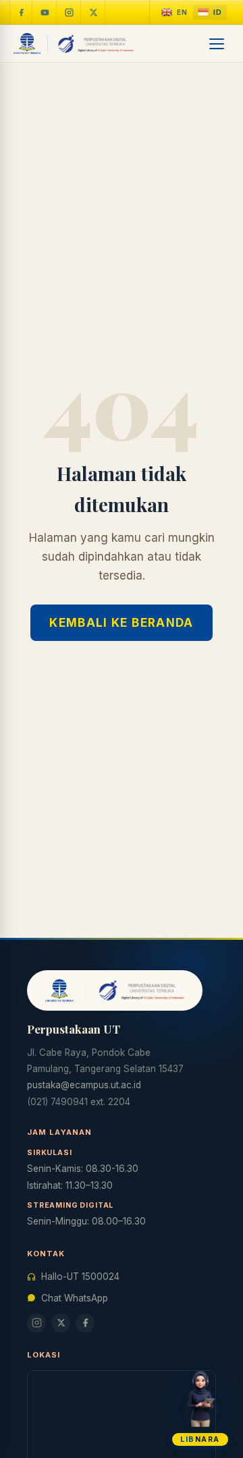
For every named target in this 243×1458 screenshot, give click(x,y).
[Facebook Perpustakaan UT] (20, 12)
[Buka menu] (217, 44)
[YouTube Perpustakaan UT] (45, 12)
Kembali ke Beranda (121, 622)
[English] (174, 12)
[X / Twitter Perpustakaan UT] (93, 12)
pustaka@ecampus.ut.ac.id (84, 1085)
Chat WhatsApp (74, 1298)
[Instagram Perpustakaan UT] (69, 12)
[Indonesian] (210, 12)
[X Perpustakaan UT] (60, 1323)
